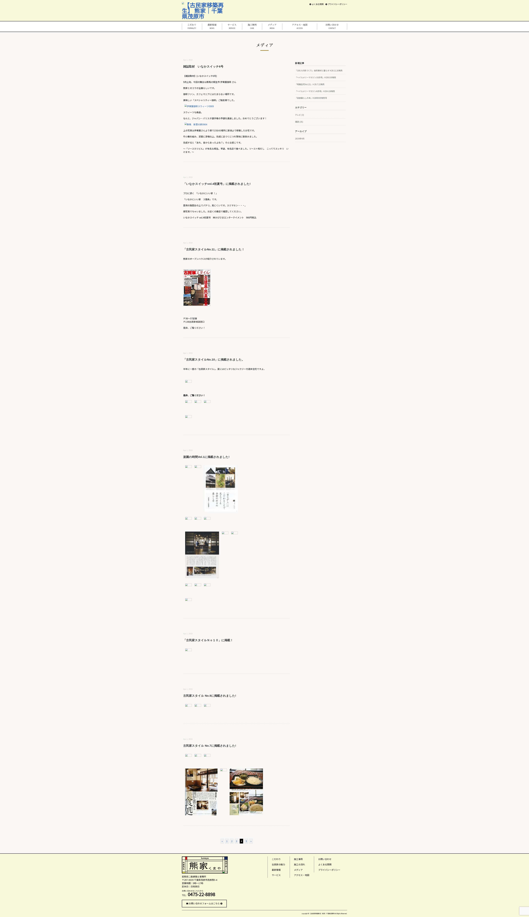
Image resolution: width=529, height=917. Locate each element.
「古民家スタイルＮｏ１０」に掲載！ (208, 640)
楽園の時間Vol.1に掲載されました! (206, 456)
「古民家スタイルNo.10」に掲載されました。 (214, 359)
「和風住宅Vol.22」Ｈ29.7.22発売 (309, 84)
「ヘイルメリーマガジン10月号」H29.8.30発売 (315, 77)
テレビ (298, 114)
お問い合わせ (332, 26)
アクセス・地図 (299, 26)
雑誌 (297, 121)
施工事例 (252, 26)
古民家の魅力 (278, 864)
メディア (272, 26)
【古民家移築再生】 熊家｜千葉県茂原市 (322, 913)
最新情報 (212, 26)
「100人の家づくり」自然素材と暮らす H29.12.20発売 (318, 70)
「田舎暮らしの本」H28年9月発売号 (311, 97)
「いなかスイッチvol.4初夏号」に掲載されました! (217, 183)
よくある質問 (317, 4)
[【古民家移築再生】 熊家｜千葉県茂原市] (205, 5)
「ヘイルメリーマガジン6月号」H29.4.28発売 (315, 91)
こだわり (191, 26)
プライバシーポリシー (337, 4)
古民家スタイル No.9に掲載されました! (209, 695)
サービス (232, 26)
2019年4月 (299, 138)
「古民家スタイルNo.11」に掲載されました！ (214, 249)
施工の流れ (299, 864)
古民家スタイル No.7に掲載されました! (209, 745)
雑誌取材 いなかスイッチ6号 (203, 66)
